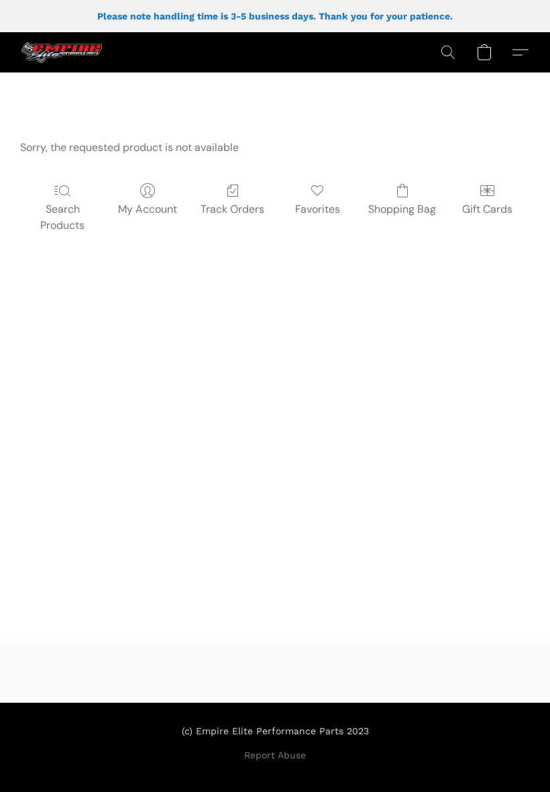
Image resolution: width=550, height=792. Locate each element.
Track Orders (232, 209)
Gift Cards (487, 209)
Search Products (62, 217)
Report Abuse (275, 755)
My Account (147, 209)
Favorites (317, 209)
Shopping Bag (402, 209)
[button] (61, 52)
